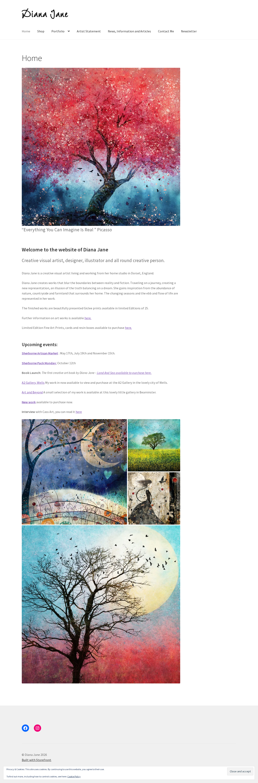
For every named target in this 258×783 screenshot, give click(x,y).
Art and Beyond (32, 392)
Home (26, 31)
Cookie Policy (74, 776)
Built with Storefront (36, 760)
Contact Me (166, 31)
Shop (40, 31)
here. (87, 318)
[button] (101, 147)
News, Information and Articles (129, 31)
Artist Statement (89, 31)
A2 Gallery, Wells (33, 383)
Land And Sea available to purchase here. (124, 373)
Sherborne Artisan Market (40, 353)
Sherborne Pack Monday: (39, 363)
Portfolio (57, 31)
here (79, 412)
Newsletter (189, 31)
